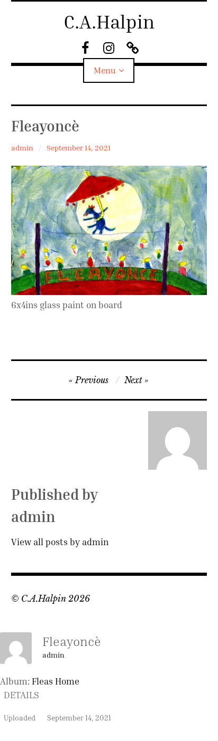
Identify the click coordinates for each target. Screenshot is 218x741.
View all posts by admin (59, 541)
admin (22, 147)
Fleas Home (55, 681)
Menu (105, 70)
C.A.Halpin (109, 21)
